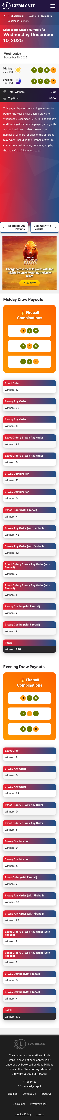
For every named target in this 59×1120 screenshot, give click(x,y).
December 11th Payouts (42, 227)
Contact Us (29, 1093)
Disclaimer (19, 1104)
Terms (40, 1114)
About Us (46, 1093)
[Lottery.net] (18, 8)
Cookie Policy (23, 1114)
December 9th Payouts (16, 227)
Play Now (29, 283)
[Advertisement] (29, 184)
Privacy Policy (38, 1104)
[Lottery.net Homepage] (4, 16)
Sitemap (13, 1093)
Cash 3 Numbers (24, 150)
